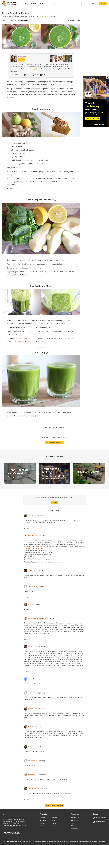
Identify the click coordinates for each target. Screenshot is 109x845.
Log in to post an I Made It (54, 442)
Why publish (75, 818)
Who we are (74, 829)
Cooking (16, 17)
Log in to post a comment (54, 805)
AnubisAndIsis (33, 647)
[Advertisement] (96, 101)
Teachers (43, 3)
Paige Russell (32, 775)
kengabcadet (32, 536)
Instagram (28, 75)
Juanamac (31, 516)
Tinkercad (45, 75)
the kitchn (19, 188)
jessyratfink (8, 17)
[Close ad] (107, 77)
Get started (74, 820)
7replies (27, 671)
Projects (25, 3)
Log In (94, 3)
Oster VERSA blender (27, 338)
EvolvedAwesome (34, 747)
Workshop (43, 820)
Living (54, 820)
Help (72, 823)
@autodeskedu (101, 822)
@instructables (101, 818)
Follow (21, 60)
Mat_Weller (32, 727)
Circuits (42, 818)
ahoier (30, 679)
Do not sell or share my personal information (71, 841)
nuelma (30, 604)
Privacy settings (50, 841)
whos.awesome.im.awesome (37, 618)
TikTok (37, 75)
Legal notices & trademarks (96, 841)
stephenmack (32, 693)
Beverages (24, 17)
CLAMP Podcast (17, 75)
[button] (78, 20)
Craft (41, 826)
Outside (54, 823)
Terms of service (25, 841)
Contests (34, 3)
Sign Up (102, 3)
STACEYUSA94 (32, 586)
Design (42, 823)
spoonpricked (32, 761)
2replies (27, 639)
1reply (27, 528)
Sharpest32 (32, 570)
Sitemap (73, 826)
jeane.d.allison (33, 709)
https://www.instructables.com (34, 548)
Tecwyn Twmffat (33, 789)
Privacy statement (38, 841)
